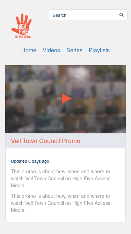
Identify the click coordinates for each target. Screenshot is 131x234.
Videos (51, 50)
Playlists (99, 50)
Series (74, 50)
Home (28, 50)
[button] (65, 98)
